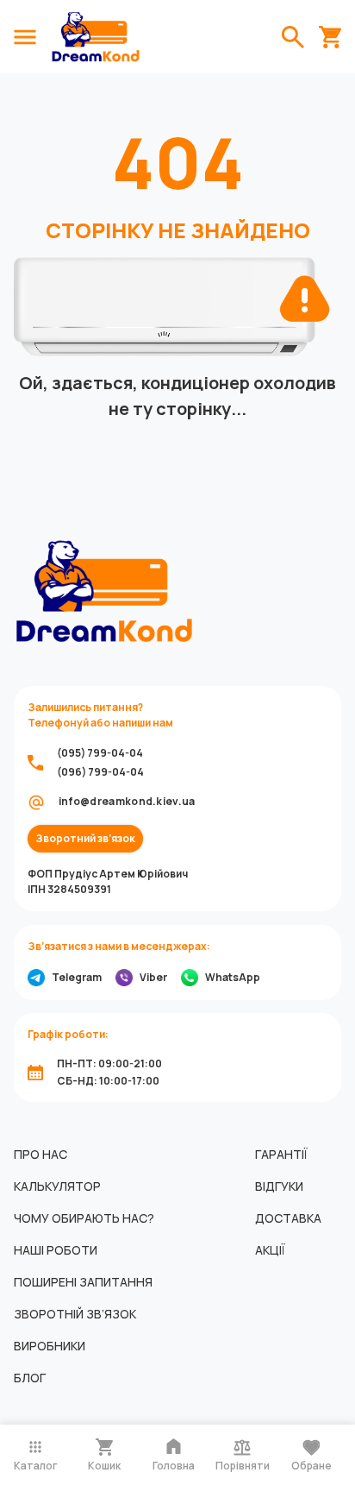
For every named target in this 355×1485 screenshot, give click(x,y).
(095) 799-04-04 (100, 753)
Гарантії (281, 1154)
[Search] (293, 37)
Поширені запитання (83, 1282)
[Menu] (25, 37)
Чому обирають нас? (84, 1218)
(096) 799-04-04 (100, 772)
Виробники (49, 1345)
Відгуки (279, 1186)
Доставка (288, 1218)
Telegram (77, 977)
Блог (30, 1377)
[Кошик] (330, 37)
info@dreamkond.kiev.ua (127, 801)
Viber (153, 977)
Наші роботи (55, 1250)
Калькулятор (57, 1186)
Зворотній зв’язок (75, 1314)
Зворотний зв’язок (85, 839)
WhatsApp (232, 977)
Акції (270, 1250)
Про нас (40, 1154)
